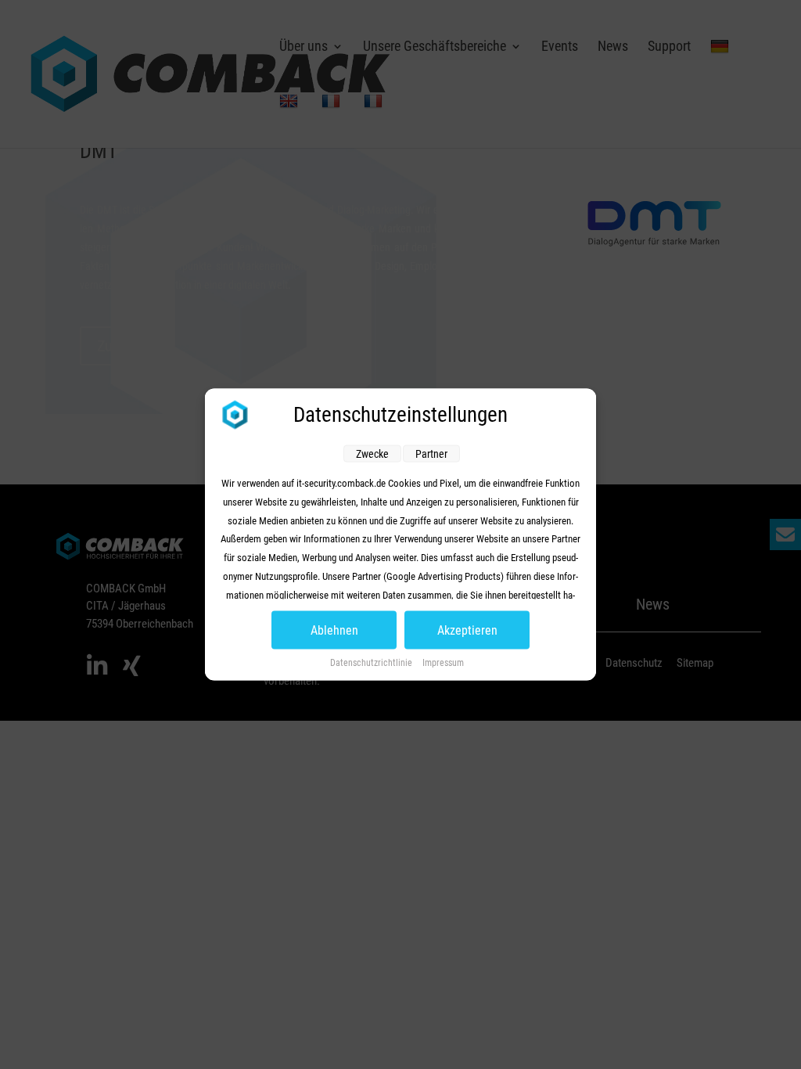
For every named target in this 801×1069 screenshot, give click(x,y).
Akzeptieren (467, 630)
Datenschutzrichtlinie (372, 662)
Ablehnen (334, 630)
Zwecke (372, 454)
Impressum (443, 662)
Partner (431, 454)
